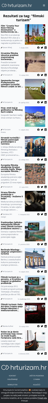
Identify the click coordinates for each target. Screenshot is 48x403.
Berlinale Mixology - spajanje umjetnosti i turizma (11, 252)
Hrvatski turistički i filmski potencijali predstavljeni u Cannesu (10, 141)
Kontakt (12, 376)
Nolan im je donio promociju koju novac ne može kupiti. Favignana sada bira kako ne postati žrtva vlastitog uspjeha (11, 335)
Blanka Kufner (8, 326)
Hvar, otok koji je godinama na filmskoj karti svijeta (12, 110)
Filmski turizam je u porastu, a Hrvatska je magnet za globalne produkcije (12, 280)
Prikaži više (42, 398)
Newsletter (12, 385)
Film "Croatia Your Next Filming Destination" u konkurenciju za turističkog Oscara (10, 29)
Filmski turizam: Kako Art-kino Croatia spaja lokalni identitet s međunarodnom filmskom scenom (12, 307)
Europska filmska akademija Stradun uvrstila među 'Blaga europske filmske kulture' (11, 168)
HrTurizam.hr (8, 75)
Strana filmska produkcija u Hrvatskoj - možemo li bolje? (12, 195)
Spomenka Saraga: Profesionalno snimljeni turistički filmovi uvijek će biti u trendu (12, 83)
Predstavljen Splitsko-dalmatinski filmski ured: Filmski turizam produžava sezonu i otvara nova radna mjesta (11, 225)
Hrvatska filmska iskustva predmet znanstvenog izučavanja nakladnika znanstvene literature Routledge (12, 56)
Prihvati (24, 401)
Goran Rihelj (7, 47)
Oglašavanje (12, 379)
